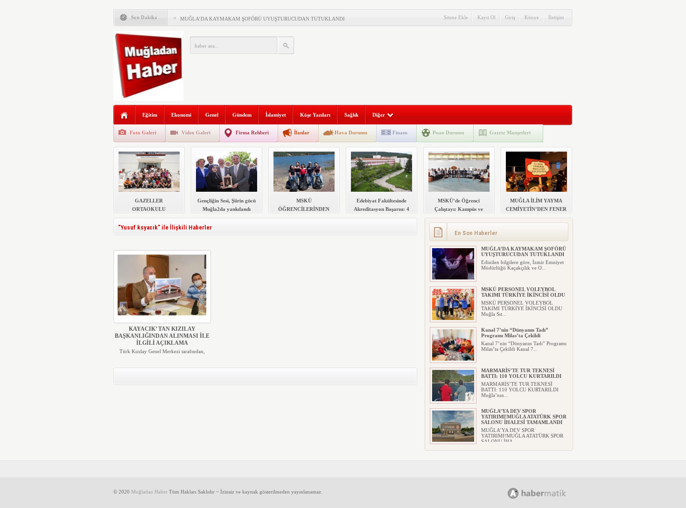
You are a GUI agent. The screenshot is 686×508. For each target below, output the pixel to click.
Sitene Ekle (456, 17)
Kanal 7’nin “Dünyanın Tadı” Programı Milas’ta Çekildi (514, 332)
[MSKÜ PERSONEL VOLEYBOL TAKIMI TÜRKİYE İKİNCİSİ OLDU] (453, 318)
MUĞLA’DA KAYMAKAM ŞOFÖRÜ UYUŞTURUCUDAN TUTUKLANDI (262, 18)
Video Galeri (196, 132)
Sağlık (351, 115)
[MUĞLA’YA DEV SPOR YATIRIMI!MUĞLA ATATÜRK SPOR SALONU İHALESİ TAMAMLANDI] (453, 440)
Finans (399, 132)
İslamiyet (276, 115)
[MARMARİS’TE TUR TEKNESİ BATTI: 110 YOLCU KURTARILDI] (453, 399)
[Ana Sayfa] (124, 115)
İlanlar (301, 132)
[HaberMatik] (547, 493)
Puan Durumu (448, 132)
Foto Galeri (143, 132)
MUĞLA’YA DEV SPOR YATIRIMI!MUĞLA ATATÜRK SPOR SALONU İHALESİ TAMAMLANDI (524, 416)
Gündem (242, 115)
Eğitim (149, 115)
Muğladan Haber (149, 491)
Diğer (378, 115)
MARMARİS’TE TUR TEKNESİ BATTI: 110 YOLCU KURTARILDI (521, 373)
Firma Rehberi (252, 132)
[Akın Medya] (513, 493)
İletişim (556, 17)
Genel (211, 115)
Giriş (510, 17)
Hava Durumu (351, 132)
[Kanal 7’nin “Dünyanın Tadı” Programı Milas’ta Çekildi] (453, 358)
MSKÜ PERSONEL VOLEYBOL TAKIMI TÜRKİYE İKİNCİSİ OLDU (523, 292)
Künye (532, 17)
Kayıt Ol (486, 17)
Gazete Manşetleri (510, 132)
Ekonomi (181, 115)
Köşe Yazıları (315, 115)
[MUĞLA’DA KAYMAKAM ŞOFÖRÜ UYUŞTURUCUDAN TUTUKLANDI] (453, 277)
